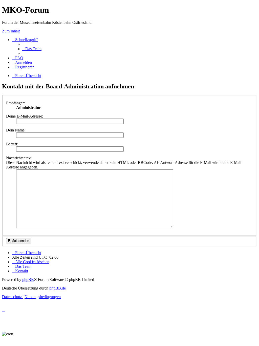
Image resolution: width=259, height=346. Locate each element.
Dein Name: (16, 130)
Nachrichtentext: (19, 158)
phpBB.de (57, 288)
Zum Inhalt (11, 31)
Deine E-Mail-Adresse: (24, 116)
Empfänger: (15, 103)
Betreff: (12, 144)
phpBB (28, 279)
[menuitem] (31, 49)
